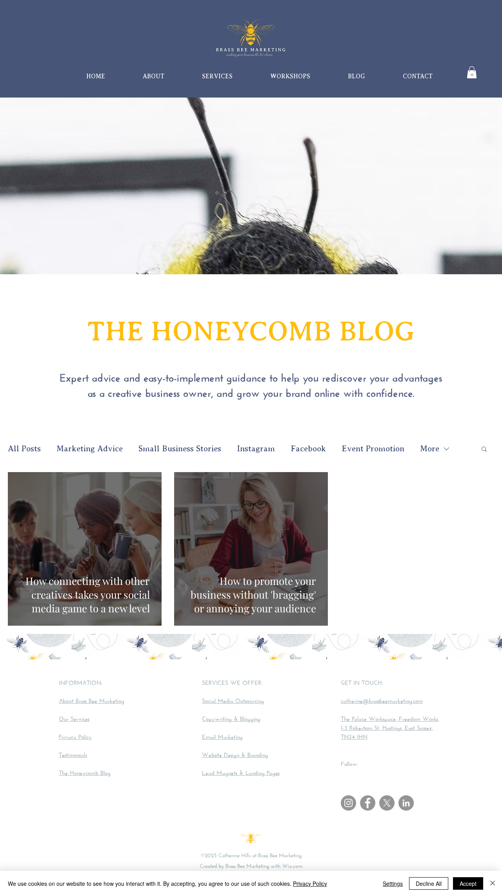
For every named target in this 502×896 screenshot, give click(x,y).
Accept (468, 883)
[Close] (492, 883)
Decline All (429, 883)
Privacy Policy (310, 883)
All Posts (24, 448)
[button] (472, 72)
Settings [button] (393, 883)
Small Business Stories (179, 448)
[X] (387, 803)
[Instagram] (348, 803)
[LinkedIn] (406, 803)
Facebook (308, 448)
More (429, 448)
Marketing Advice (89, 448)
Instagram (256, 448)
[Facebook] (367, 803)
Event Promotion (373, 448)
